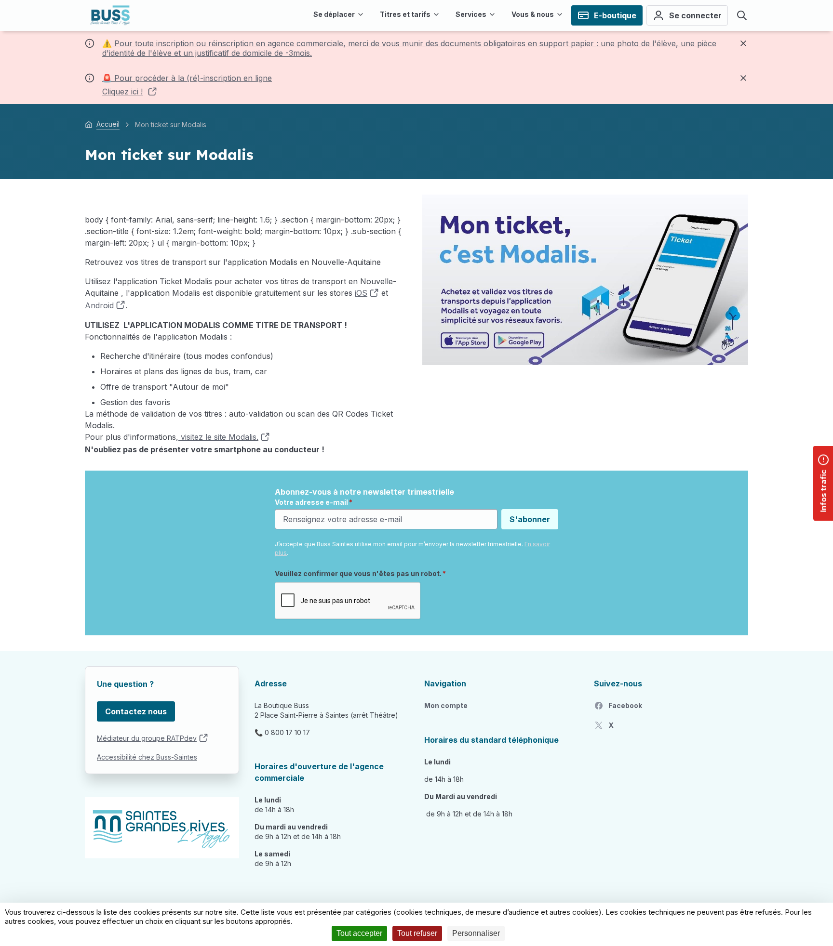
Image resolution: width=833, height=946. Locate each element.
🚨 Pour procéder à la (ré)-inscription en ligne (187, 78)
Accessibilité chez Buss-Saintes (147, 757)
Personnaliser (476, 933)
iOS (361, 293)
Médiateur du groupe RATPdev (147, 738)
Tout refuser (417, 933)
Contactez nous (136, 711)
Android (99, 305)
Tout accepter (359, 933)
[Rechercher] (742, 15)
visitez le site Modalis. (218, 437)
